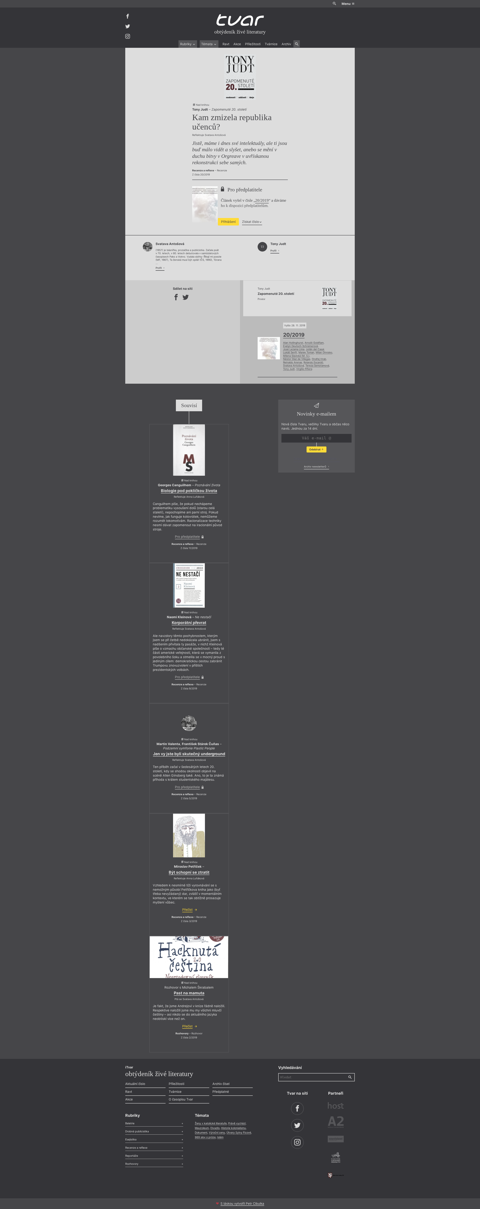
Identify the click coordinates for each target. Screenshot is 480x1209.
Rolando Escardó (313, 362)
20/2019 (262, 200)
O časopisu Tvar (181, 1099)
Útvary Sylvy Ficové (238, 1132)
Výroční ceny (217, 1132)
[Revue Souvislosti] (336, 1139)
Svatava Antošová (293, 365)
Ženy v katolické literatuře (211, 1123)
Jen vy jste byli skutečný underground (189, 753)
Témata (207, 44)
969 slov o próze (205, 1137)
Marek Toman (306, 352)
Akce (237, 44)
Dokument (201, 1132)
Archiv (286, 44)
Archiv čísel (221, 1084)
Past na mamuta (189, 993)
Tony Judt (289, 368)
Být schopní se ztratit (189, 872)
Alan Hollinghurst (293, 342)
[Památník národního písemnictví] (336, 1158)
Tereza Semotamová (317, 365)
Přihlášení (228, 222)
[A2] (336, 1123)
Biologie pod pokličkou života (189, 490)
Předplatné (220, 1092)
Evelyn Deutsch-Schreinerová (300, 346)
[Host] (336, 1106)
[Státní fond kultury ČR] (336, 1175)
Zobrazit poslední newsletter (315, 459)
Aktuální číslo (135, 1084)
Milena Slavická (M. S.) (296, 355)
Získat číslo (250, 222)
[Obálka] (189, 835)
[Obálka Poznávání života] (189, 450)
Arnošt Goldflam (314, 342)
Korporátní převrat (189, 622)
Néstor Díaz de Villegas (296, 358)
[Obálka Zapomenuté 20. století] (240, 77)
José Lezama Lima (293, 349)
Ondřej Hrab (319, 358)
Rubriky (186, 44)
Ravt (226, 44)
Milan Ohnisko (324, 352)
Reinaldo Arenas (292, 362)
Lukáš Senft (290, 352)
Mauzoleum (202, 1128)
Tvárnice (271, 44)
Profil (159, 267)
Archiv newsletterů (315, 466)
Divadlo (215, 1128)
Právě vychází (237, 1123)
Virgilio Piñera (304, 368)
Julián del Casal (315, 349)
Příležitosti (253, 44)
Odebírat (315, 449)
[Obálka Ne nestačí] (189, 585)
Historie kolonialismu (233, 1128)
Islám (220, 1137)
